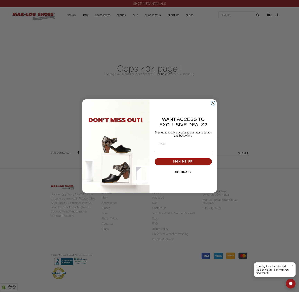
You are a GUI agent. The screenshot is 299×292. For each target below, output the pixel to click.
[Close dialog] (213, 103)
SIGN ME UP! (183, 161)
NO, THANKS (183, 172)
